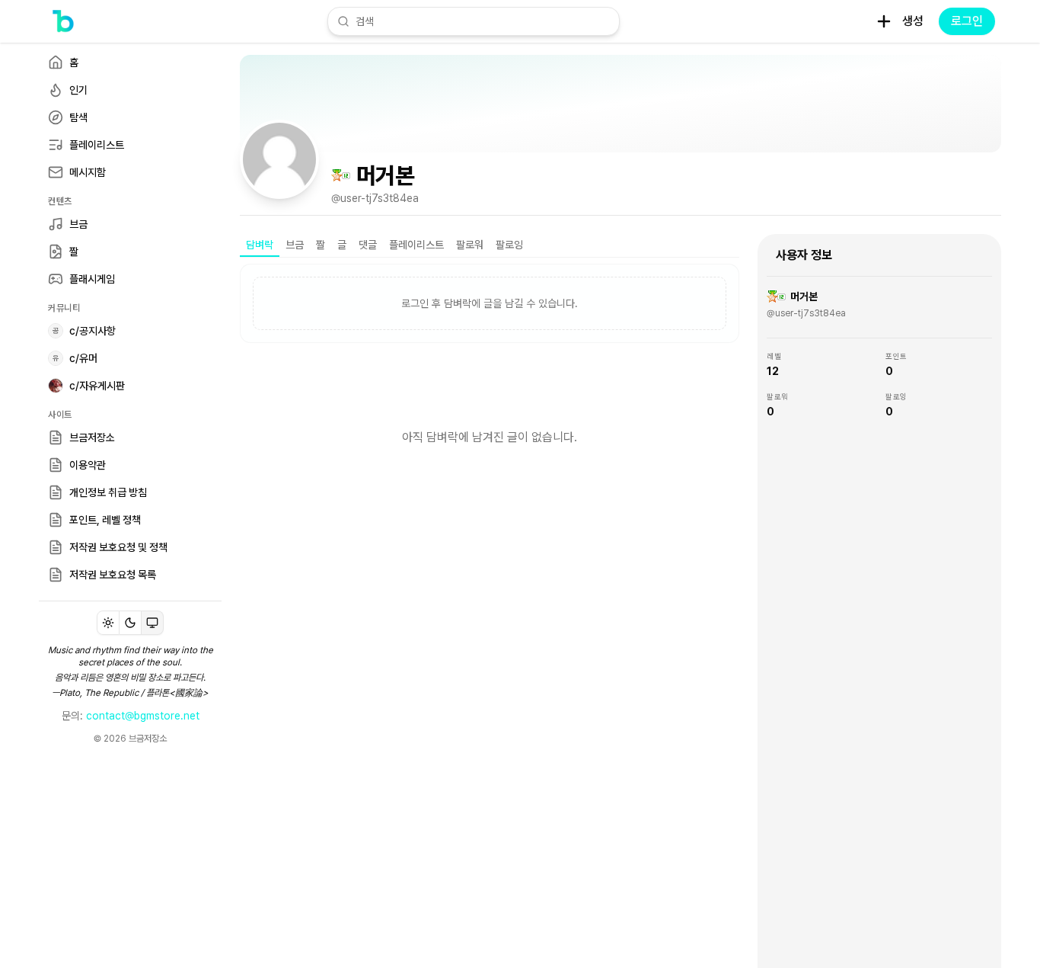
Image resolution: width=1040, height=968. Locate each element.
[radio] (108, 623)
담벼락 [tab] (259, 245)
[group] (130, 623)
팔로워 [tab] (469, 245)
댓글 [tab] (368, 245)
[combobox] (483, 21)
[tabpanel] (489, 386)
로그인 (967, 21)
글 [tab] (341, 245)
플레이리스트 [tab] (416, 245)
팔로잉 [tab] (509, 245)
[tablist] (489, 246)
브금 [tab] (295, 245)
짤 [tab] (320, 245)
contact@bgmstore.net (142, 716)
